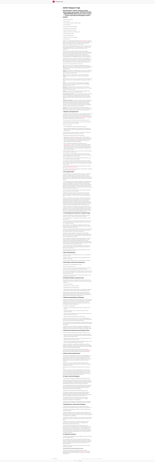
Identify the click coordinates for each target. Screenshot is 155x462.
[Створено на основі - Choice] (80, 460)
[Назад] (54, 1)
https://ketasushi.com (82, 40)
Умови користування (93, 458)
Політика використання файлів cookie (85, 458)
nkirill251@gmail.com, (87, 350)
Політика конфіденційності (99, 458)
